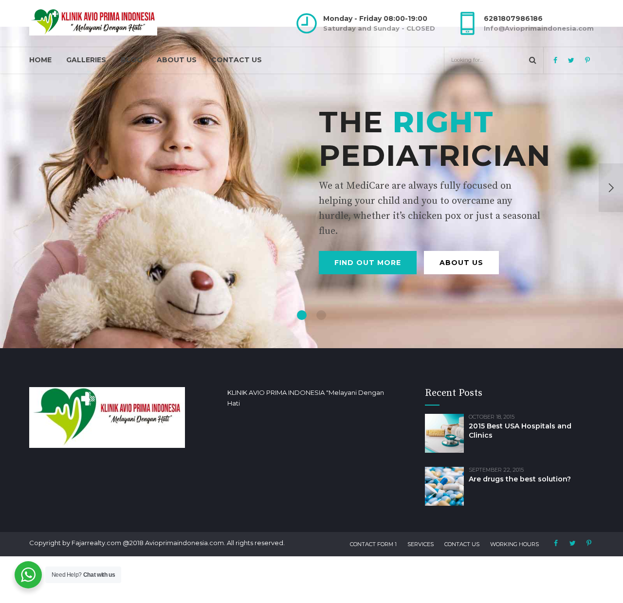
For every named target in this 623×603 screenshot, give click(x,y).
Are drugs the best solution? (520, 479)
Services (420, 544)
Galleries (86, 59)
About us (177, 59)
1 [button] (302, 315)
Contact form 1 (373, 544)
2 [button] (321, 315)
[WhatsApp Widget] (28, 574)
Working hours (514, 544)
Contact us (236, 59)
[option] (311, 187)
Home (40, 59)
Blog (131, 59)
